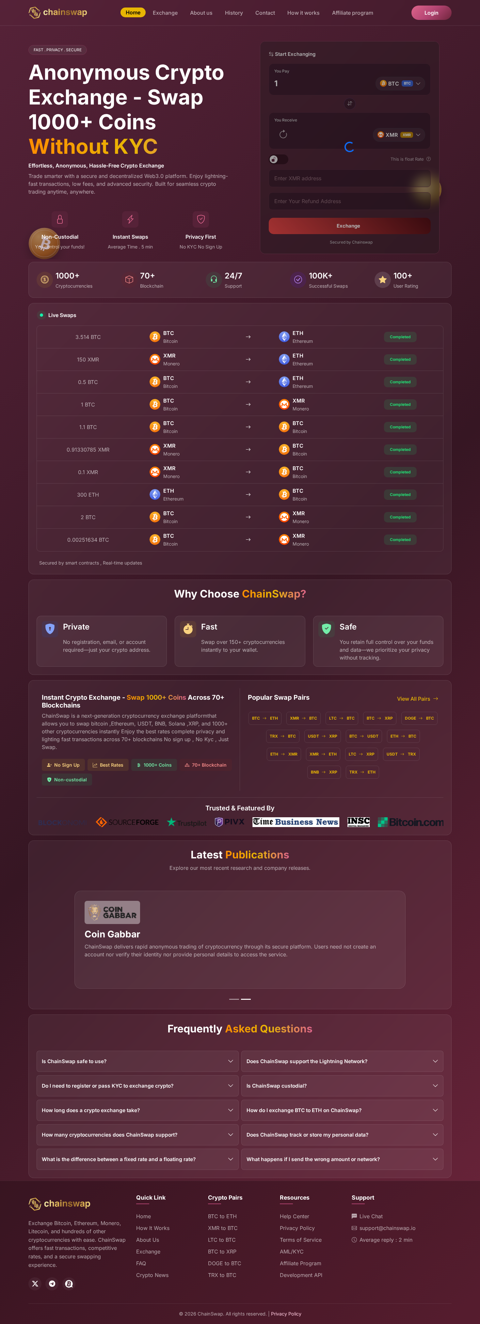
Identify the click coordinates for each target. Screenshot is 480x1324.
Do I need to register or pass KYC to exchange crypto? (107, 1086)
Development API (301, 1275)
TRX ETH (362, 772)
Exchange (165, 12)
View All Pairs (413, 698)
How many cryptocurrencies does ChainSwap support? (109, 1135)
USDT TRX (401, 754)
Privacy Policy (297, 1228)
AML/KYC (292, 1251)
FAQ (141, 1263)
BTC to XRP (222, 1251)
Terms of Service (301, 1239)
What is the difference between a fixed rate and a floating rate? (119, 1159)
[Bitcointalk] (68, 1283)
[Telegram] (51, 1283)
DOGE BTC (419, 718)
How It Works (152, 1228)
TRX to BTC (222, 1275)
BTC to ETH (222, 1216)
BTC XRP (380, 718)
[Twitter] (34, 1283)
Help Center (294, 1216)
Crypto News (152, 1275)
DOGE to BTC (224, 1263)
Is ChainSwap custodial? (277, 1086)
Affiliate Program (300, 1263)
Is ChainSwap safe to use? (74, 1061)
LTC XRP (362, 754)
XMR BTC (303, 718)
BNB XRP (324, 772)
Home (133, 12)
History (234, 12)
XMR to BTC (223, 1228)
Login (431, 12)
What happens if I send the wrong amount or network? (313, 1159)
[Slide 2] (246, 999)
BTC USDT (363, 736)
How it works (303, 12)
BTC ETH (265, 718)
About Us (147, 1239)
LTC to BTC (222, 1239)
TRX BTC (283, 736)
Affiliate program (352, 12)
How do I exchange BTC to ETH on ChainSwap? (304, 1110)
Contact (265, 12)
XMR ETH (323, 754)
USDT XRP (322, 736)
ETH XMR (283, 754)
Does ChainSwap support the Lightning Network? (307, 1061)
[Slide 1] (234, 999)
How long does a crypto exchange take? (91, 1110)
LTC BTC (342, 718)
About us (201, 12)
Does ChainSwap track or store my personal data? (307, 1135)
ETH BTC (403, 736)
